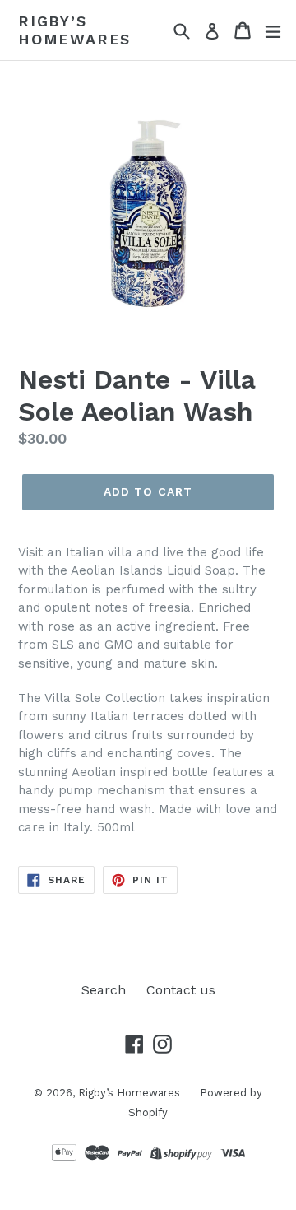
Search (103, 990)
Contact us (180, 990)
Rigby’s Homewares (74, 30)
